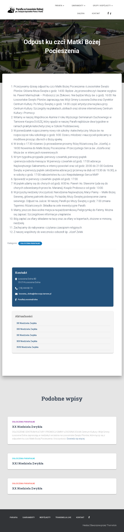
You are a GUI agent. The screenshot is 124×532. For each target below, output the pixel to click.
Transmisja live (63, 517)
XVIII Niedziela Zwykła (27, 347)
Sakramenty (78, 6)
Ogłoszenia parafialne (30, 243)
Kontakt (96, 13)
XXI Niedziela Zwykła (27, 329)
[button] (63, 6)
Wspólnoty (45, 517)
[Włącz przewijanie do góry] (118, 526)
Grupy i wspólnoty (102, 6)
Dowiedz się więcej (76, 438)
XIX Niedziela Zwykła (27, 341)
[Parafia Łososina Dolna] (25, 10)
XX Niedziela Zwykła (27, 323)
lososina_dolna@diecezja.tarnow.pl (35, 294)
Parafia (59, 6)
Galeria (80, 13)
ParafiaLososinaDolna (28, 299)
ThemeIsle (111, 525)
